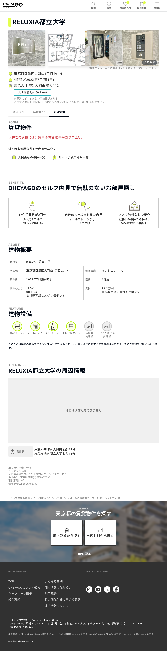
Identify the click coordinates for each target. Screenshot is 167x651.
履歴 (109, 8)
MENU (157, 8)
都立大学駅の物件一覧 (73, 157)
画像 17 (151, 62)
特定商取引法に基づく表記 (63, 599)
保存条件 (141, 5)
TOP (11, 581)
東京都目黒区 (24, 74)
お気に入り (125, 5)
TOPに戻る (83, 553)
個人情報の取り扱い (58, 587)
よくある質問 (54, 581)
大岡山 (40, 85)
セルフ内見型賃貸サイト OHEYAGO (30, 498)
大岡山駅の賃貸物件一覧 (81, 498)
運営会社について (57, 605)
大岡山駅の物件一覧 (31, 157)
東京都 (58, 498)
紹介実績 (14, 599)
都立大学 (56, 453)
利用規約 (51, 593)
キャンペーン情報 (20, 593)
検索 (93, 8)
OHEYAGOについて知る (24, 587)
